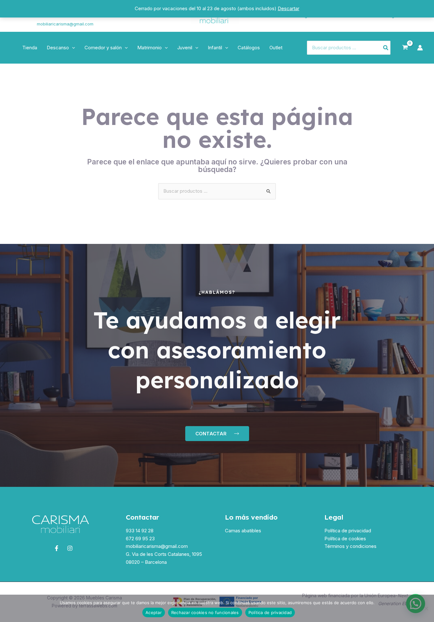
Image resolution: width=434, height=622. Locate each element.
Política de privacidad (347, 531)
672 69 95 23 (140, 539)
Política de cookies (345, 539)
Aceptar (154, 612)
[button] (72, 48)
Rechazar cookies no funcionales (205, 612)
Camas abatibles (243, 531)
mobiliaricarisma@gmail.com (65, 23)
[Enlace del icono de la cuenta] (420, 48)
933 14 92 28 (139, 531)
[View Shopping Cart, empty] (405, 48)
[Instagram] (16, 20)
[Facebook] (56, 548)
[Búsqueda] (386, 48)
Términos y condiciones (350, 546)
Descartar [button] (288, 8)
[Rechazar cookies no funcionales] (426, 608)
